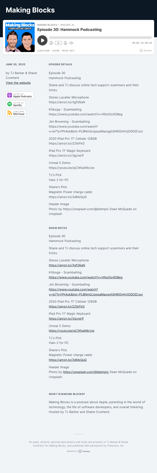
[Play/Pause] (20, 37)
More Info (68, 50)
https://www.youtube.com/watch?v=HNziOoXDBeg (86, 277)
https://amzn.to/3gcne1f (66, 318)
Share (56, 50)
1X (58, 43)
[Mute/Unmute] (71, 43)
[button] (100, 37)
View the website (18, 83)
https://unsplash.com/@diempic (86, 372)
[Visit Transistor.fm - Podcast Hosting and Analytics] (146, 50)
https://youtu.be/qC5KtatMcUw (71, 331)
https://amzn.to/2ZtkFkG (67, 306)
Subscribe (43, 50)
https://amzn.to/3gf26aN (67, 265)
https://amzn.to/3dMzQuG (68, 360)
